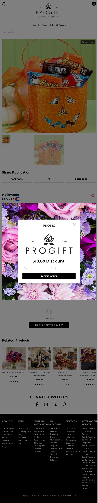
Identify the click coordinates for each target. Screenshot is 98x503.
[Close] (74, 225)
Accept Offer (49, 276)
